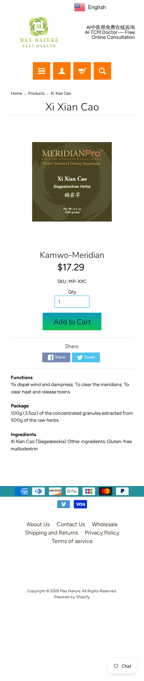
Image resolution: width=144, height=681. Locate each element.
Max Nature (70, 590)
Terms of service (72, 541)
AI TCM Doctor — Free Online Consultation (110, 35)
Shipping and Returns (51, 532)
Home (16, 93)
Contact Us (71, 524)
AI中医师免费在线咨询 (110, 27)
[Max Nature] (39, 32)
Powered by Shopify (72, 596)
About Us (38, 524)
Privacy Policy (102, 532)
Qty (72, 292)
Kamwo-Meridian (72, 255)
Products (36, 93)
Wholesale (105, 524)
